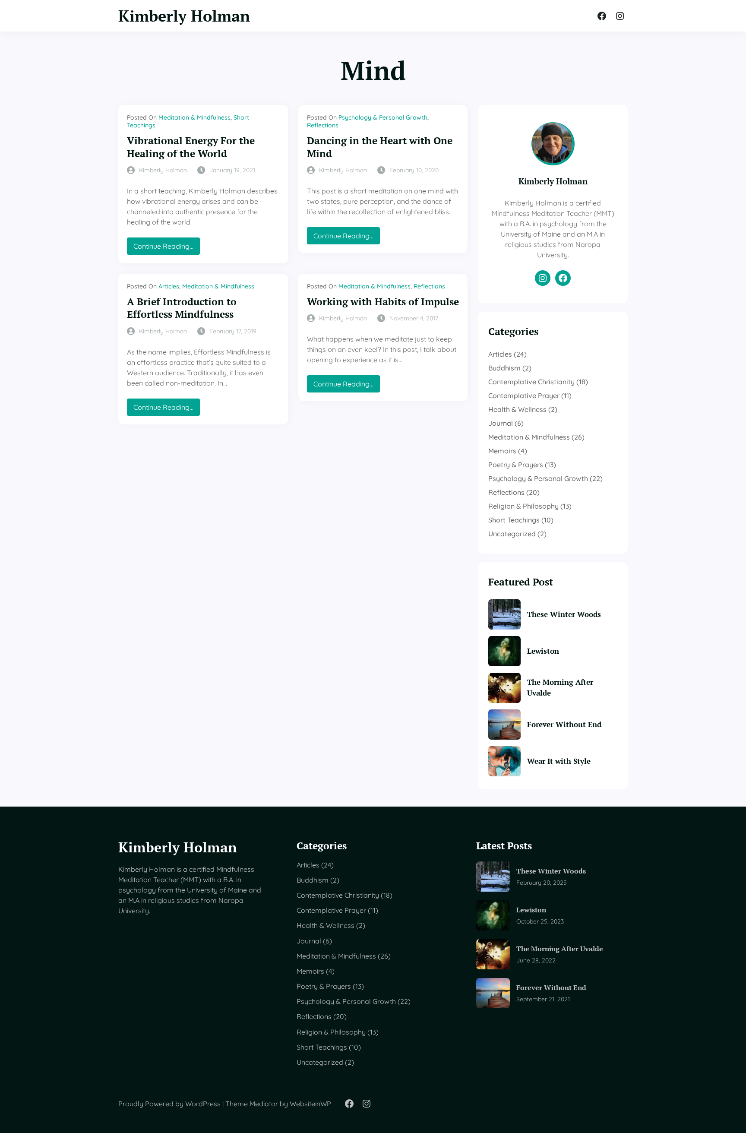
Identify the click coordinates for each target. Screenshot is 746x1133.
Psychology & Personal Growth (382, 117)
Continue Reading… (166, 248)
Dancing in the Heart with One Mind (379, 147)
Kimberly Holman (184, 16)
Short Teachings (514, 520)
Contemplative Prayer (524, 395)
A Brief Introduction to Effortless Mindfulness (182, 308)
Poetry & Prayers (515, 464)
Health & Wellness (517, 409)
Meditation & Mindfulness (194, 117)
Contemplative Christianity (531, 381)
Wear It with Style (559, 761)
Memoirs (502, 450)
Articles (168, 286)
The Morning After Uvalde (560, 687)
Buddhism (504, 368)
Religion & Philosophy (523, 506)
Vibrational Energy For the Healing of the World (191, 147)
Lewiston (543, 651)
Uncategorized (512, 533)
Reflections (322, 125)
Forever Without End (564, 724)
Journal (500, 423)
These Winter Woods (564, 614)
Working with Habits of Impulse (383, 301)
